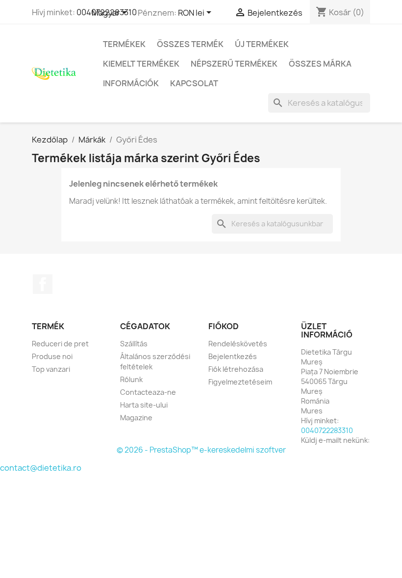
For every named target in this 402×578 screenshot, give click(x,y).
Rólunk (131, 379)
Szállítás (134, 343)
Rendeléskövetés (237, 343)
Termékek (124, 44)
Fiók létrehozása (235, 369)
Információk (131, 83)
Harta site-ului (144, 404)
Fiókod (223, 326)
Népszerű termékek (234, 63)
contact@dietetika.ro (40, 467)
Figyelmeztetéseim (240, 381)
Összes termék (190, 44)
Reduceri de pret (60, 343)
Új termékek (262, 44)
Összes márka (320, 63)
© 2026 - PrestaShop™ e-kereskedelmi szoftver (201, 450)
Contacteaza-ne (148, 392)
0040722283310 (327, 430)
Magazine (136, 417)
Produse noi (52, 356)
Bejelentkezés (232, 356)
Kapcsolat (194, 83)
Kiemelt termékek (141, 63)
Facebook (42, 284)
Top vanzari (51, 369)
